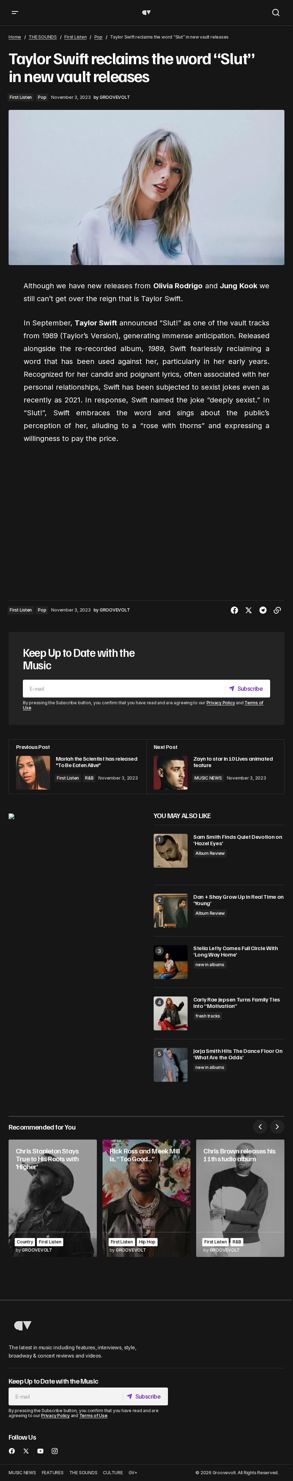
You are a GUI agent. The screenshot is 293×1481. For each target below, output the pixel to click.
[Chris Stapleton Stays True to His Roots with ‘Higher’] (53, 1198)
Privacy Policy (221, 702)
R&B (89, 778)
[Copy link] (277, 610)
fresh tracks (207, 1016)
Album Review (210, 853)
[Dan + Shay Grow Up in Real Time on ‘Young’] (171, 911)
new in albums (209, 964)
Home (15, 37)
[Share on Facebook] (234, 610)
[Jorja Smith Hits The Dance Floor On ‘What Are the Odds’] (171, 1065)
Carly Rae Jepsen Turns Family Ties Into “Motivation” (236, 1002)
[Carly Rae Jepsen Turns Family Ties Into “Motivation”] (171, 1013)
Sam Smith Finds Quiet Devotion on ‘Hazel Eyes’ (237, 840)
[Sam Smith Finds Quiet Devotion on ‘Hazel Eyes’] (171, 851)
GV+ (133, 1472)
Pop (98, 37)
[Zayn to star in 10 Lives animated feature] (215, 767)
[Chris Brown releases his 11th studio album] (240, 1198)
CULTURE (113, 1472)
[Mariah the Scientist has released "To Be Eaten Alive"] (77, 767)
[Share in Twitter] (249, 610)
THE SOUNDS (43, 37)
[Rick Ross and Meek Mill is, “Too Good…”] (147, 1198)
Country (25, 1241)
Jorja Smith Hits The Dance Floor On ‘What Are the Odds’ (238, 1054)
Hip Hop (147, 1241)
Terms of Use (93, 1415)
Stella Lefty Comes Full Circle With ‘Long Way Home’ (235, 951)
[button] (15, 12)
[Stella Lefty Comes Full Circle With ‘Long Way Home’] (171, 962)
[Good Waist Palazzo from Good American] (11, 815)
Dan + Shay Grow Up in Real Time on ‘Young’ (238, 900)
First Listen (75, 37)
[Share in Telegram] (263, 610)
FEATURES (53, 1472)
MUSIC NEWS (208, 778)
